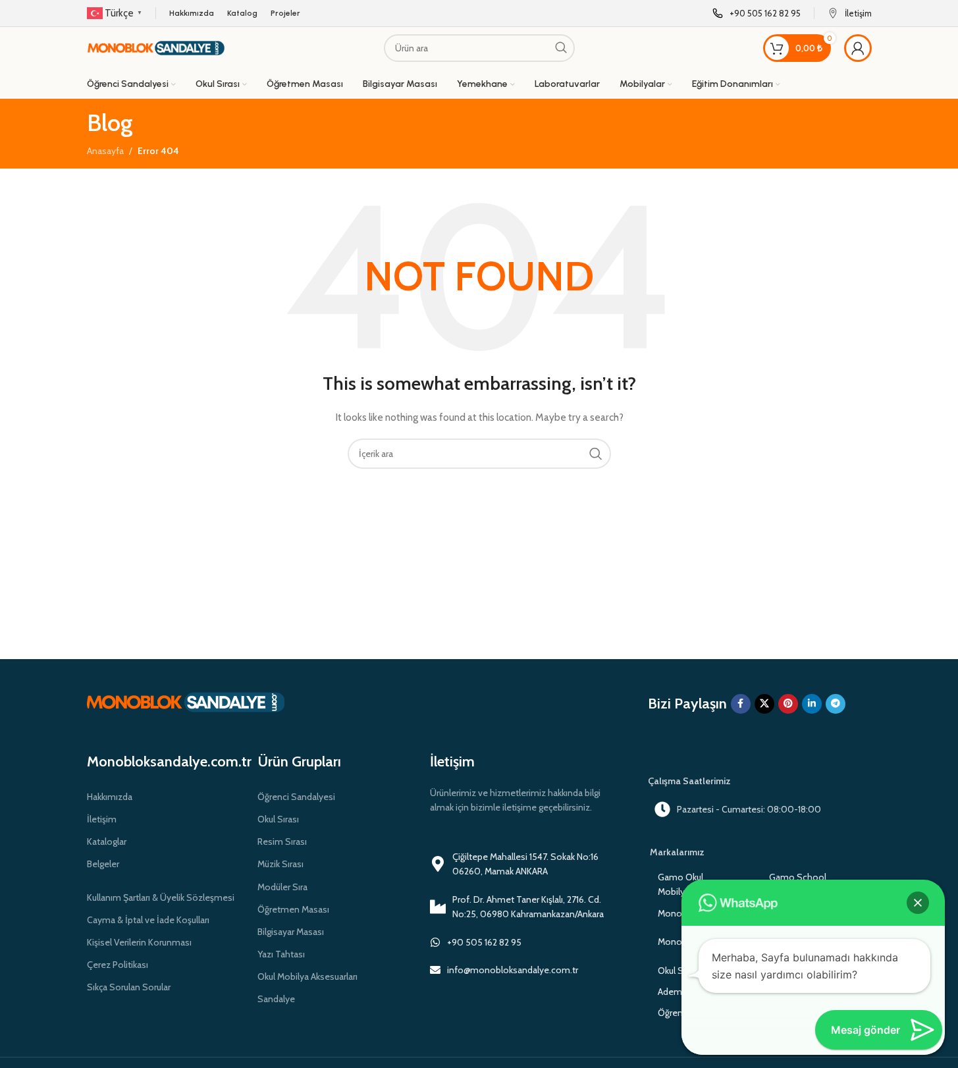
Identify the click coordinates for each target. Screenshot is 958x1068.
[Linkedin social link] (812, 704)
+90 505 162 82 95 (484, 942)
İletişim (102, 819)
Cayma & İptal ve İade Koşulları (148, 920)
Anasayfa (105, 151)
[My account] (858, 48)
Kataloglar (106, 841)
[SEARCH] (561, 48)
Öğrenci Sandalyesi (296, 797)
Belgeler (103, 864)
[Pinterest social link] (788, 704)
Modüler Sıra (282, 887)
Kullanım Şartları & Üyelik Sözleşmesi (160, 897)
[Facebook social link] (741, 704)
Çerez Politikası (117, 965)
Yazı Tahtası (281, 954)
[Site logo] (156, 47)
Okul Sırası (278, 819)
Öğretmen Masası (293, 909)
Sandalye (276, 999)
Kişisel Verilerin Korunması (139, 942)
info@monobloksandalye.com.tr (512, 970)
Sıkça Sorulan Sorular (129, 987)
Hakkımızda (109, 797)
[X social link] (764, 704)
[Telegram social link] (835, 704)
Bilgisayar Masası (290, 932)
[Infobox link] (756, 13)
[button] (918, 903)
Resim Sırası (282, 841)
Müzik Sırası (280, 864)
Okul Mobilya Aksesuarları (307, 976)
